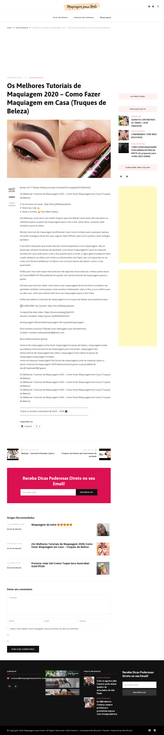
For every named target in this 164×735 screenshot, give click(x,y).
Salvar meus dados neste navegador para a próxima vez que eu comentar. (44, 628)
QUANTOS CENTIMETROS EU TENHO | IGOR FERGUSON (143, 122)
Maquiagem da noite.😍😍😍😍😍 (51, 524)
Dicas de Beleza (60, 17)
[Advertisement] (82, 51)
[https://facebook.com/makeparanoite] (121, 176)
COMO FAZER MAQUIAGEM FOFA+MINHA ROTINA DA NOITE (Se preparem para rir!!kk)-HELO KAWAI (143, 152)
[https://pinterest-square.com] (127, 176)
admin (12, 197)
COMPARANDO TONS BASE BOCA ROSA (144, 136)
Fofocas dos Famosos (84, 17)
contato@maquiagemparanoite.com (28, 678)
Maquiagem (105, 17)
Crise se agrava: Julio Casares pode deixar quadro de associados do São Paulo (107, 687)
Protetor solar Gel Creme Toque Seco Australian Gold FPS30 (60, 565)
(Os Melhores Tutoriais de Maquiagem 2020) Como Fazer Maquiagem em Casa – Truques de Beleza (62, 545)
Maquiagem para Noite (34, 730)
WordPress (127, 730)
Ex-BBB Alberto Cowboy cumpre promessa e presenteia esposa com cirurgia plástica (107, 707)
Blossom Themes (101, 730)
